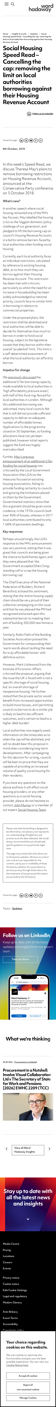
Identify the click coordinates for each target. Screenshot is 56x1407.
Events (7, 1268)
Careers (7, 1262)
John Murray (22, 806)
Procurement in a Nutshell (25, 1062)
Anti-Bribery (10, 1312)
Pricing (7, 1250)
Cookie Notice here (17, 1365)
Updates (34, 34)
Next (49, 1148)
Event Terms (10, 1318)
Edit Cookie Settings (15, 1290)
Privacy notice (11, 1278)
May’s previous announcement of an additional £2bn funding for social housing (27, 461)
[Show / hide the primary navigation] (7, 4)
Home (5, 34)
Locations (8, 1256)
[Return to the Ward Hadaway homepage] (41, 8)
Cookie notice (11, 1284)
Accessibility (10, 1324)
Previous (6, 1148)
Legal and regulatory (15, 1296)
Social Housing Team (32, 810)
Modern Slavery (12, 1302)
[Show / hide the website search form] (13, 4)
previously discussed (22, 378)
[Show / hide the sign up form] (28, 1219)
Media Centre (11, 1244)
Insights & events (19, 34)
